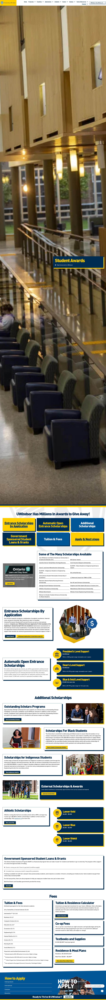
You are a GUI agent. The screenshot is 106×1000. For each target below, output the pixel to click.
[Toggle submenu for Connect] (87, 4)
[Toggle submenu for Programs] (35, 1)
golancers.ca (18, 818)
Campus (71, 1)
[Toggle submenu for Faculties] (43, 1)
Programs (31, 1)
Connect (84, 4)
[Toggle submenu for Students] (60, 1)
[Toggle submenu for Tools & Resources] (87, 1)
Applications (48, 1)
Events (64, 1)
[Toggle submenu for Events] (67, 1)
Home (25, 1)
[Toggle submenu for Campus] (74, 1)
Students (57, 1)
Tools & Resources (81, 1)
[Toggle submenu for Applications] (52, 1)
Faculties (39, 1)
